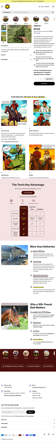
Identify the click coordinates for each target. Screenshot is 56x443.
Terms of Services (20, 416)
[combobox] (28, 12)
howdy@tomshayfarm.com (11, 141)
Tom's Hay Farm (9, 439)
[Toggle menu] (2, 6)
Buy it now (44, 83)
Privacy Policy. (30, 416)
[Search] (53, 12)
